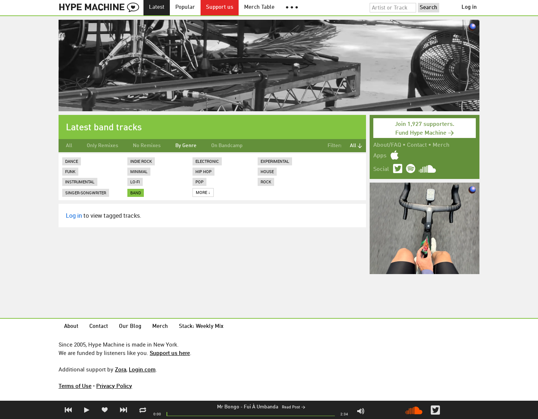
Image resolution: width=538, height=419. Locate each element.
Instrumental (79, 181)
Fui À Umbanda (261, 406)
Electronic (207, 161)
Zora (120, 369)
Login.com (142, 369)
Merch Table (259, 7)
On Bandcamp (227, 145)
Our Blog (130, 326)
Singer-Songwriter (85, 192)
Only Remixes (102, 145)
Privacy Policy (114, 385)
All (69, 145)
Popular (185, 7)
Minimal (138, 171)
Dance (71, 161)
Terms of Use (75, 385)
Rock (266, 181)
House (267, 171)
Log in (469, 7)
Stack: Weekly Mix (201, 326)
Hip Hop (203, 171)
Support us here (170, 352)
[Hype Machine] (101, 7)
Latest (156, 7)
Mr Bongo (228, 406)
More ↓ (203, 192)
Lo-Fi (135, 181)
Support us (219, 7)
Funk (70, 171)
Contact (417, 145)
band (135, 192)
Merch (441, 145)
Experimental (275, 161)
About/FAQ (387, 145)
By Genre (186, 145)
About (71, 326)
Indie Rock (141, 161)
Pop (199, 181)
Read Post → (293, 407)
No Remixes (147, 145)
